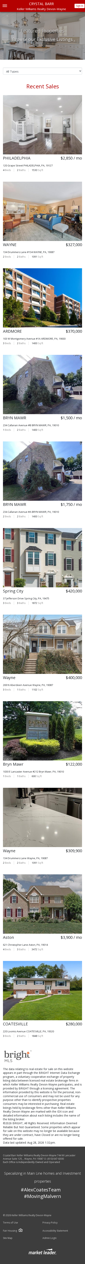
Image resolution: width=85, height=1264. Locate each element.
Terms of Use (10, 1222)
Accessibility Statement (55, 1230)
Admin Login (49, 1238)
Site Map (7, 1238)
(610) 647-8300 (55, 1158)
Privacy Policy (50, 1222)
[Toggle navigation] (4, 6)
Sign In (79, 6)
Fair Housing (10, 1230)
